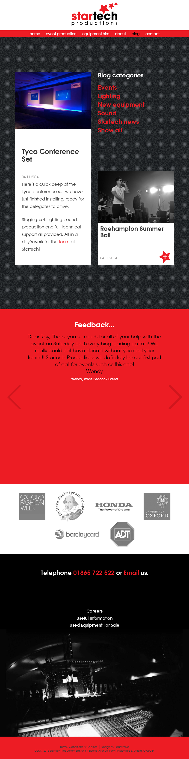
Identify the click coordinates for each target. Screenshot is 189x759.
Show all (110, 130)
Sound (107, 113)
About (120, 33)
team (64, 241)
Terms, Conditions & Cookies (78, 747)
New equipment (121, 104)
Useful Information (95, 618)
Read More (165, 257)
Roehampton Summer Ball (131, 232)
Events (107, 87)
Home (35, 33)
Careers (94, 611)
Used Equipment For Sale (94, 625)
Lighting (109, 96)
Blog (136, 33)
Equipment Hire (95, 33)
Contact (152, 33)
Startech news (118, 121)
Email (131, 573)
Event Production (61, 33)
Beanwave (122, 747)
